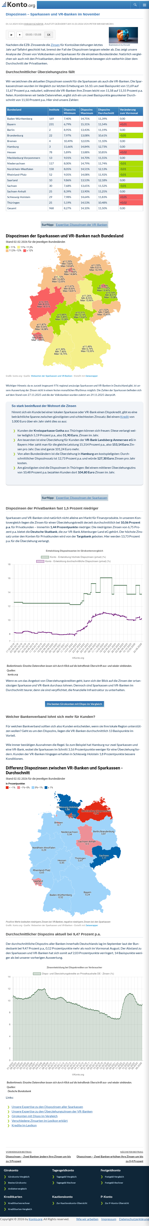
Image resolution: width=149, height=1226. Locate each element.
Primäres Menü (144, 5)
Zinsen (55, 45)
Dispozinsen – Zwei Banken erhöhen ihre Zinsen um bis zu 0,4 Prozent (110, 1156)
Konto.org (35, 1219)
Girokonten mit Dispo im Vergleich (35, 1116)
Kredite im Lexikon (24, 1125)
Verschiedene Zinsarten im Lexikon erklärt (40, 1120)
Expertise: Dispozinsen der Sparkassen (81, 497)
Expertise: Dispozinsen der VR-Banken (81, 224)
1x (48, 34)
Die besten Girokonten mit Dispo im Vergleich (74, 704)
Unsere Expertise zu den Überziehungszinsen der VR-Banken (52, 1111)
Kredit (124, 416)
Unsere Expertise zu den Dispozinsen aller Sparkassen (47, 1106)
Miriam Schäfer (33, 23)
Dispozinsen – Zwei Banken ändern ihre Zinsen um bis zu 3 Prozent (38, 1156)
